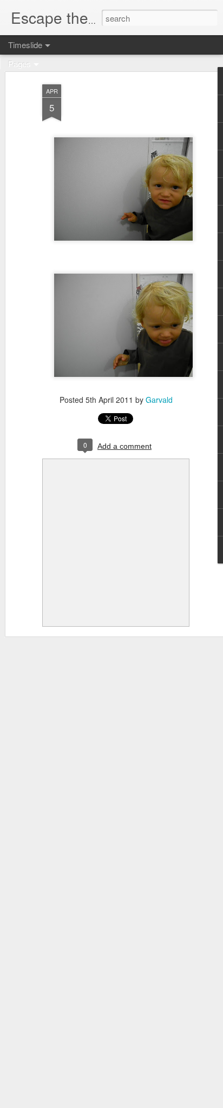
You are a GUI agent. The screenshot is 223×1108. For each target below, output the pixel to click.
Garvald (159, 399)
